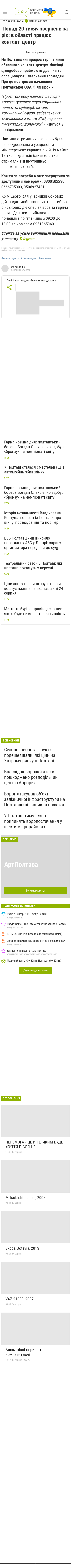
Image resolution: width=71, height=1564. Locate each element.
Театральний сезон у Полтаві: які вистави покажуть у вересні (33, 566)
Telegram (26, 238)
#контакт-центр (10, 258)
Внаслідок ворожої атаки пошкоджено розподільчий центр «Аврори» (31, 777)
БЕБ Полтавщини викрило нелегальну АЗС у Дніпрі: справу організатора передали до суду (32, 543)
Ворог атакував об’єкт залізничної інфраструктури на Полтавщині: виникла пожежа (34, 799)
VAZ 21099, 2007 (20, 1299)
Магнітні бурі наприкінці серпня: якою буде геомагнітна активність (34, 611)
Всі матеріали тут (35, 890)
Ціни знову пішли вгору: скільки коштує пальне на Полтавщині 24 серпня (33, 588)
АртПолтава (21, 865)
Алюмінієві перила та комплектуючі (24, 1352)
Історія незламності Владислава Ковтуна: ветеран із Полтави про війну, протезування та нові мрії (32, 518)
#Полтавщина (28, 258)
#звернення (44, 258)
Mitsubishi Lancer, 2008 (25, 1197)
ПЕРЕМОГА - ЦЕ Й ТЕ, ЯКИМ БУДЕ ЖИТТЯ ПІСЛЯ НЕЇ (34, 1144)
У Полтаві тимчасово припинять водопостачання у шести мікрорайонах (33, 821)
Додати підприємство (35, 970)
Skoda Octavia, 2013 (22, 1248)
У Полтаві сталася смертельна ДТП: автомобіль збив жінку (35, 469)
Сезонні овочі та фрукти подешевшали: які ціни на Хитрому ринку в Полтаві (29, 755)
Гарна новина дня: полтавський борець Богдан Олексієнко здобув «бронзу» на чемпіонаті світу (34, 447)
